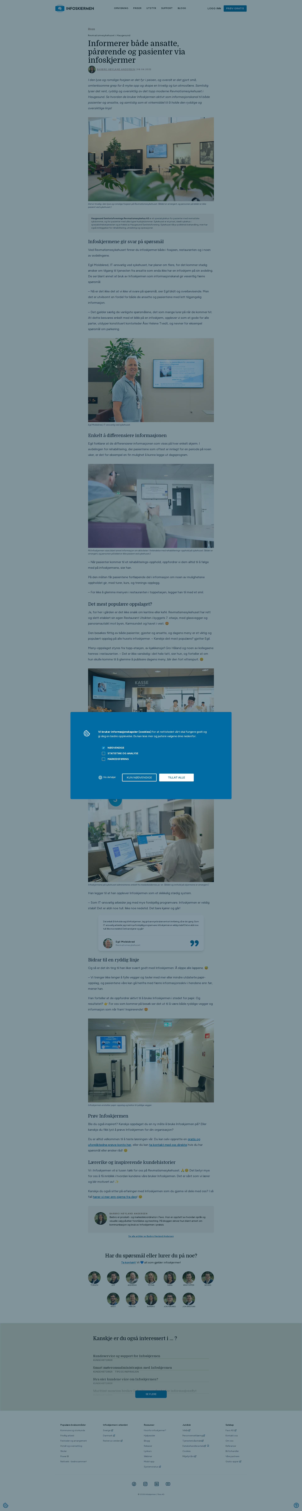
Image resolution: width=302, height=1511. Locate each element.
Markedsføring (118, 759)
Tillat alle (176, 777)
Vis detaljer (109, 777)
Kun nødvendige (139, 777)
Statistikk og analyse (123, 753)
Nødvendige (116, 747)
